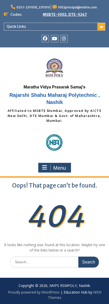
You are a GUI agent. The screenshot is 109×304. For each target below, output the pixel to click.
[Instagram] (64, 38)
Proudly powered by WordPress (34, 292)
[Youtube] (54, 38)
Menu (59, 168)
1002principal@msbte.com (77, 7)
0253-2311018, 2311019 (33, 7)
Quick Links (16, 26)
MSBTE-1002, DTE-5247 (65, 14)
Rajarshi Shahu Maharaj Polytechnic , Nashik (54, 98)
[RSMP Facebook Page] (45, 38)
